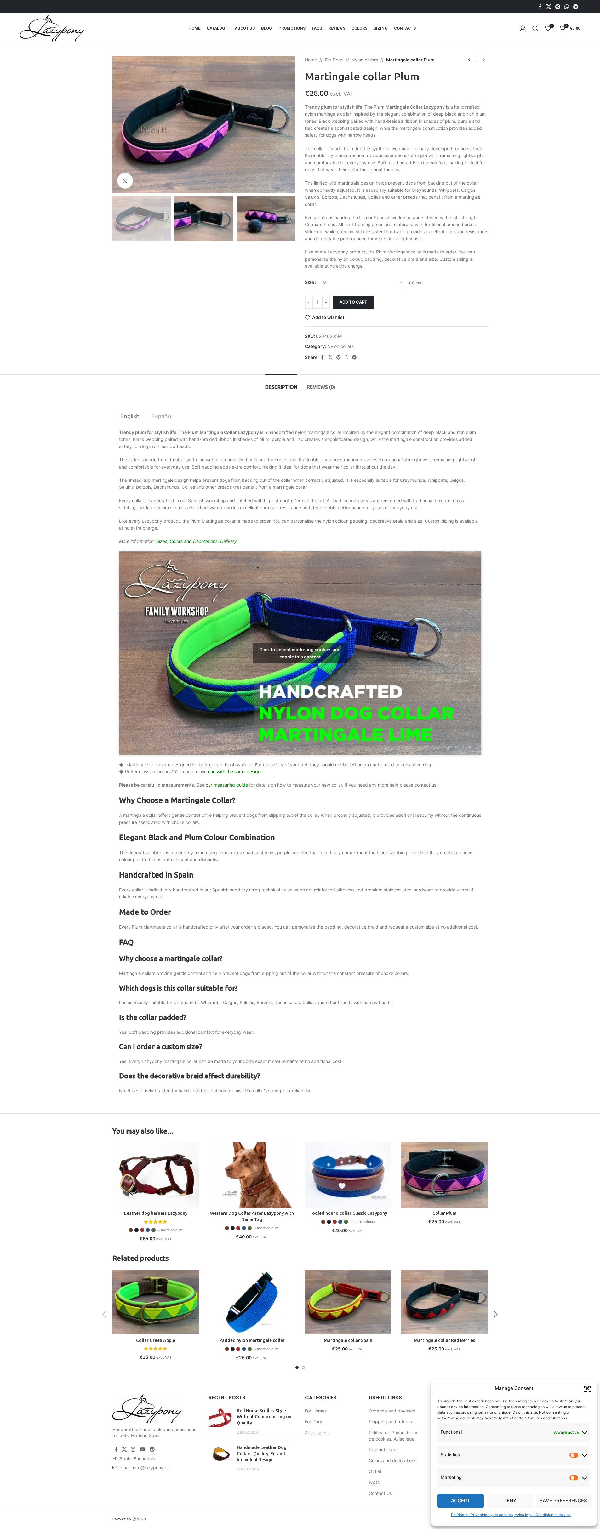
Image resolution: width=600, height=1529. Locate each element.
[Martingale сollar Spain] (348, 1302)
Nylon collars (364, 59)
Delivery (228, 541)
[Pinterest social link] (557, 6)
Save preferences (563, 1500)
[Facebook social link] (540, 6)
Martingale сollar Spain (348, 1340)
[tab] (281, 384)
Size (309, 282)
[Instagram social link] (133, 1449)
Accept (460, 1500)
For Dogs (334, 59)
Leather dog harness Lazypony (155, 1213)
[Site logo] (52, 27)
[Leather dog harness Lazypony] (155, 1175)
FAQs (374, 1482)
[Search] (535, 28)
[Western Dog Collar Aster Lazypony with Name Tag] (252, 1175)
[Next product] (484, 60)
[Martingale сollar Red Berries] (444, 1302)
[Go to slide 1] (297, 1367)
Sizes (161, 541)
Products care (383, 1449)
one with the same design (234, 771)
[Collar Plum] (444, 1175)
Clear (416, 283)
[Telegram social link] (575, 6)
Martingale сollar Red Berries (444, 1340)
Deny (509, 1500)
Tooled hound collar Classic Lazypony (348, 1213)
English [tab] (130, 416)
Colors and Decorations (194, 541)
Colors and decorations (392, 1460)
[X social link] (548, 6)
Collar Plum (444, 1213)
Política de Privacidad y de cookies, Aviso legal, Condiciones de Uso (511, 1514)
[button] (587, 1388)
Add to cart (353, 301)
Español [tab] (162, 416)
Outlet (375, 1471)
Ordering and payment (392, 1410)
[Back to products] (476, 60)
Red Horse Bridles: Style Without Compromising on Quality (264, 1416)
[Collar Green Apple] (155, 1302)
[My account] (523, 28)
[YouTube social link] (142, 1449)
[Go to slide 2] (303, 1367)
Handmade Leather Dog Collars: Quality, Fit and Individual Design (262, 1453)
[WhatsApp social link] (567, 6)
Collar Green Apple (155, 1340)
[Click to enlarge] (125, 181)
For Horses (316, 1410)
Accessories (317, 1432)
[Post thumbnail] (220, 1421)
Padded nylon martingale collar (252, 1340)
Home (311, 59)
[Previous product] (469, 60)
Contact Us (380, 1493)
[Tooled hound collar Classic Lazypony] (348, 1175)
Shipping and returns (390, 1421)
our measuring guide (227, 784)
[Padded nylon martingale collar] (252, 1302)
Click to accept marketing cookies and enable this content (300, 653)
